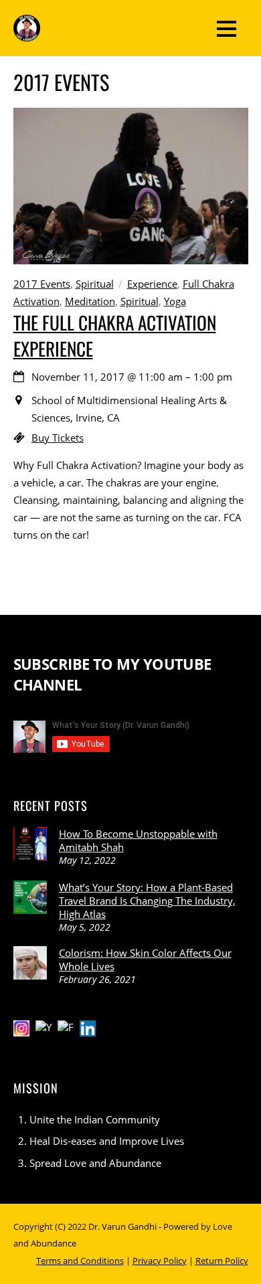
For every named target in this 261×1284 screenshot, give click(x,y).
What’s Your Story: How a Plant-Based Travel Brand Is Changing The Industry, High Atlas (147, 901)
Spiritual (95, 283)
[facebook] (66, 1027)
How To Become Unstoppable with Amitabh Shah (138, 840)
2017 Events (41, 283)
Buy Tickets (57, 437)
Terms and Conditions (80, 1261)
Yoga (175, 301)
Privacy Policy (160, 1261)
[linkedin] (88, 1027)
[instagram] (21, 1027)
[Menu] (226, 28)
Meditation (90, 301)
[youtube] (43, 1027)
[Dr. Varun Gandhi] (26, 32)
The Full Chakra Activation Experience (114, 334)
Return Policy (221, 1261)
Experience (152, 283)
